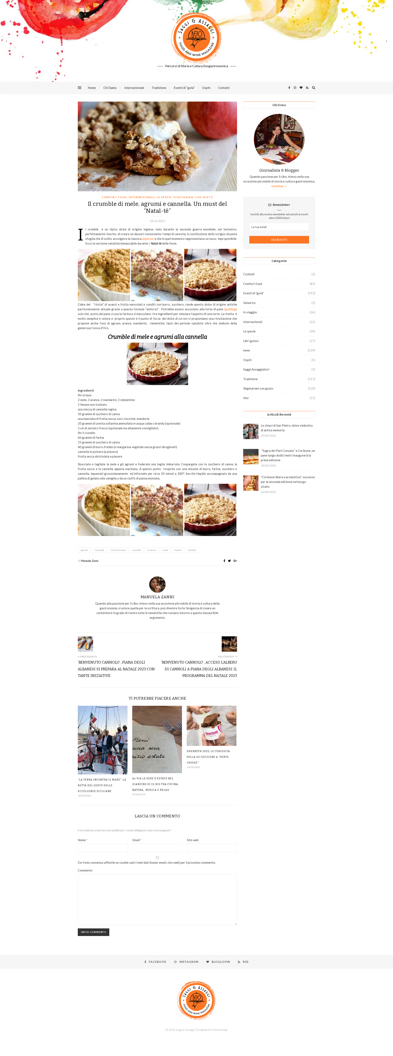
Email (137, 840)
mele (165, 550)
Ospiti (206, 88)
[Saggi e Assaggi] (196, 37)
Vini (245, 398)
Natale (178, 550)
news (246, 350)
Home (92, 88)
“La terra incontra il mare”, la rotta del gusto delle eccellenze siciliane (102, 785)
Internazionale (134, 88)
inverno (151, 550)
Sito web (193, 840)
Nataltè (192, 550)
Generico (249, 303)
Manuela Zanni (89, 560)
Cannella (99, 550)
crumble (136, 550)
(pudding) (230, 309)
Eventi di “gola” (184, 88)
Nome (83, 840)
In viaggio (250, 312)
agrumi (84, 550)
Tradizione (159, 88)
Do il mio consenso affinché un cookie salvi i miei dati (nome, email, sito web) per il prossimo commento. (147, 862)
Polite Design (220, 1029)
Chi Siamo (110, 88)
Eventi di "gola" (253, 293)
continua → (279, 186)
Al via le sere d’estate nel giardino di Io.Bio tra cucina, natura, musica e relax (155, 784)
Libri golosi (251, 341)
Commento (85, 870)
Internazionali (142, 197)
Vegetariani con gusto (193, 197)
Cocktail (248, 274)
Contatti (224, 88)
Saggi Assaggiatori (256, 369)
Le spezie (164, 197)
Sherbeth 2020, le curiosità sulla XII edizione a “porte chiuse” (208, 757)
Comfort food (114, 197)
